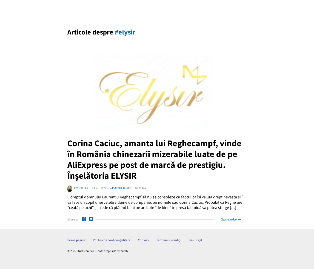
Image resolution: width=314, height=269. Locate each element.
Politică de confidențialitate (111, 240)
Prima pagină (76, 240)
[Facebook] (84, 219)
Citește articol (229, 219)
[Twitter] (91, 219)
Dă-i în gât (195, 240)
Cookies (143, 240)
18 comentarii (122, 188)
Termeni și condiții (168, 240)
